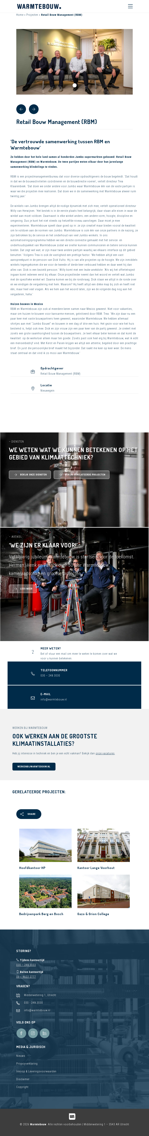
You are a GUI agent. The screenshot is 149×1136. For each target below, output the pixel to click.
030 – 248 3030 (50, 675)
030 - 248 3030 (33, 1002)
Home (19, 14)
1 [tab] (75, 85)
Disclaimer (22, 1079)
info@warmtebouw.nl (54, 699)
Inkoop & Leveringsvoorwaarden (36, 1071)
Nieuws (20, 1055)
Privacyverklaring (27, 1063)
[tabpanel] (74, 62)
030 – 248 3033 (26, 964)
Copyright (22, 1087)
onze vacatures (105, 753)
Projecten (32, 14)
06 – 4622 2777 (26, 976)
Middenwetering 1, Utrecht (40, 995)
